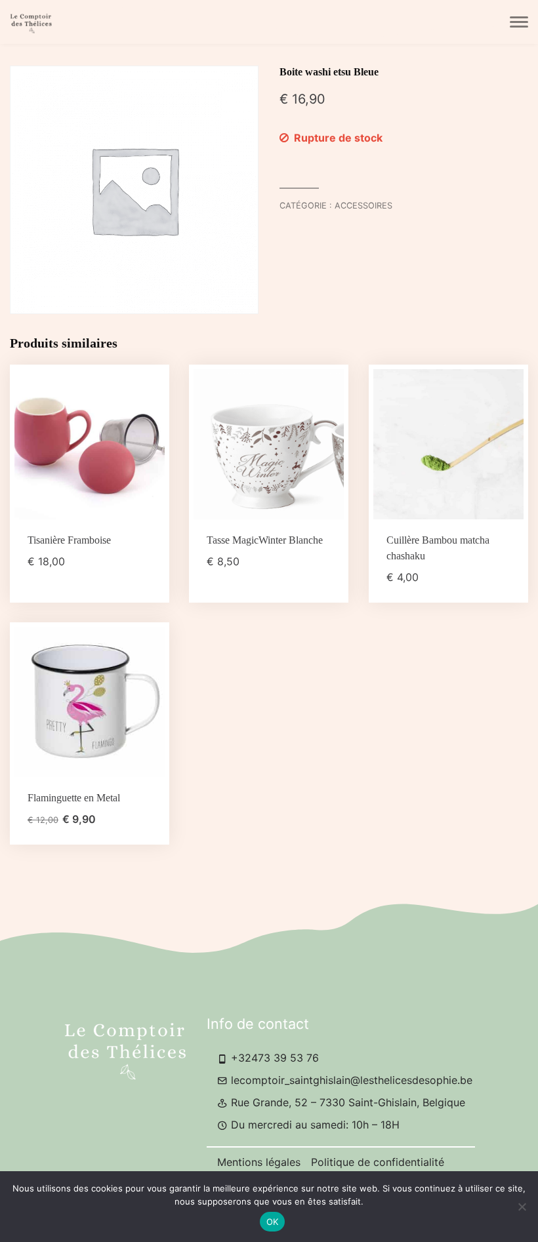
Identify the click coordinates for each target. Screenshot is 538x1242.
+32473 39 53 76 (273, 1057)
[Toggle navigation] (519, 22)
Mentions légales (258, 1162)
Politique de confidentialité (377, 1162)
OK (272, 1221)
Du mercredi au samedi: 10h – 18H (314, 1124)
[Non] (521, 1206)
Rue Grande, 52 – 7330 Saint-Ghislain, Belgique (346, 1102)
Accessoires (363, 205)
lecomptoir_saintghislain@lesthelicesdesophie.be (350, 1080)
